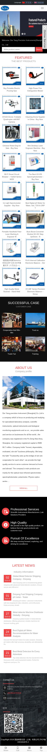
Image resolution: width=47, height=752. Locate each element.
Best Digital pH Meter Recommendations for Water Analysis (25, 633)
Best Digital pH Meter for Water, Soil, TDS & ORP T (35, 205)
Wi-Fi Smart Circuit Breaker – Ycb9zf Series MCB (11, 176)
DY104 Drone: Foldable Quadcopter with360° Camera (11, 119)
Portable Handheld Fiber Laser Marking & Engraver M (11, 234)
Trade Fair (12, 354)
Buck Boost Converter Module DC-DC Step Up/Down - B (35, 234)
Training (35, 354)
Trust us (35, 330)
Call (17, 750)
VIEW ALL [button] (23, 488)
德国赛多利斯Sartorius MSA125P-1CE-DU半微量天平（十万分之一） (12, 262)
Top (41, 750)
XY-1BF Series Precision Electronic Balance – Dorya (35, 291)
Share (6, 750)
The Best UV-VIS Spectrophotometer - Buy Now (35, 176)
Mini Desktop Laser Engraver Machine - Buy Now (35, 148)
